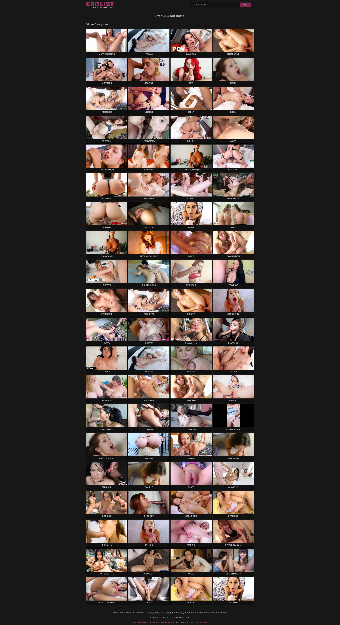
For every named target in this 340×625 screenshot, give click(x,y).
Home (203, 622)
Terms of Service (163, 622)
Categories (140, 622)
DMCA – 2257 (187, 622)
